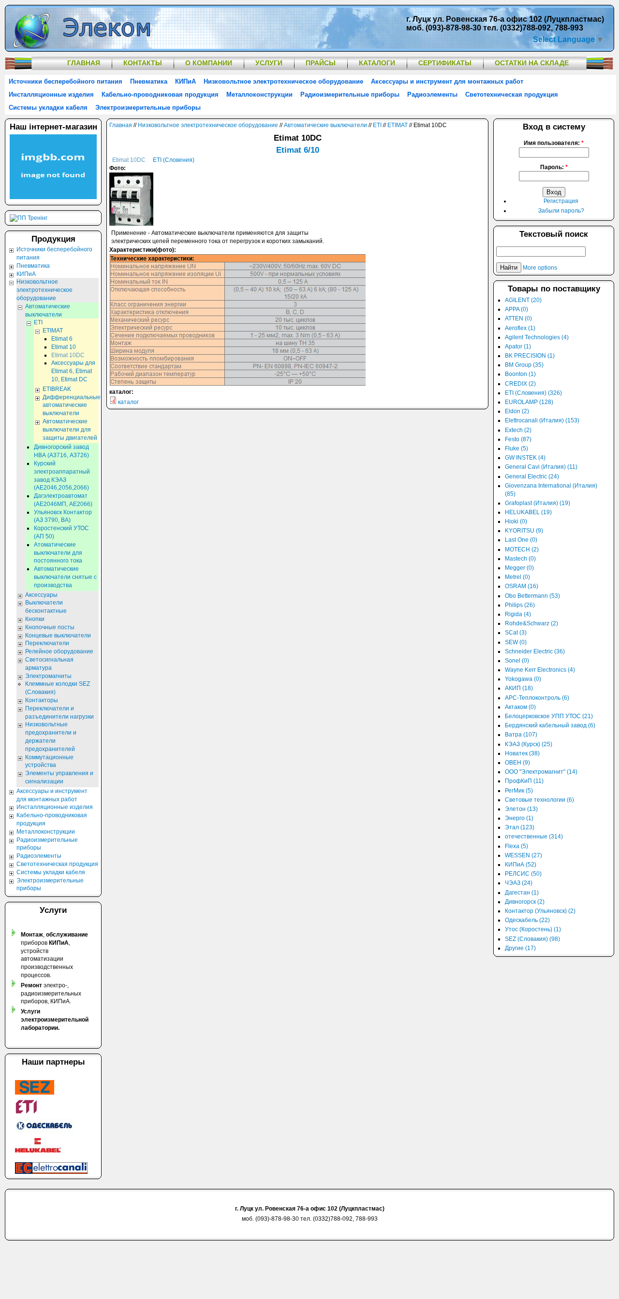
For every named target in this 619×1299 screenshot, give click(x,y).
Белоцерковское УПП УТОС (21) (549, 716)
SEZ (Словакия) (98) (532, 939)
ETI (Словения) (173, 160)
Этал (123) (519, 827)
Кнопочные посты (49, 627)
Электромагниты (48, 676)
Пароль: (554, 167)
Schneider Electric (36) (535, 651)
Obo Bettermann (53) (532, 595)
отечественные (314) (534, 836)
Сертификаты (445, 63)
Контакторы (41, 700)
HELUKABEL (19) (528, 512)
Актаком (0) (520, 707)
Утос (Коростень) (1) (533, 929)
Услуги (268, 63)
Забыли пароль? (561, 210)
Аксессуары (41, 595)
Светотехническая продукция (511, 94)
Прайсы (321, 63)
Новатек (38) (522, 753)
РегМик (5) (519, 790)
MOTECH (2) (522, 549)
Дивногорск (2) (525, 901)
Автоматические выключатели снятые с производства (65, 577)
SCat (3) (516, 632)
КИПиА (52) (520, 864)
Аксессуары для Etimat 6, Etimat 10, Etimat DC (73, 371)
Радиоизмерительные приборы (349, 94)
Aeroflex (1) (520, 328)
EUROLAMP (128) (529, 402)
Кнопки (34, 619)
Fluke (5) (516, 448)
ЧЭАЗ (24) (518, 883)
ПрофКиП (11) (524, 781)
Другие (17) (520, 948)
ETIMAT (397, 125)
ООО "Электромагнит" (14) (541, 771)
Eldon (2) (517, 411)
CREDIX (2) (520, 383)
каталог (128, 402)
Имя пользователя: (554, 143)
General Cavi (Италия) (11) (541, 466)
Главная (83, 63)
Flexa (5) (516, 846)
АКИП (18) (519, 688)
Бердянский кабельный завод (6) (550, 725)
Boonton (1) (520, 374)
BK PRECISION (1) (530, 355)
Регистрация (561, 201)
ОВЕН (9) (517, 762)
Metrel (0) (517, 577)
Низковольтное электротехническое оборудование (283, 81)
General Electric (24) (532, 476)
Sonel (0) (517, 660)
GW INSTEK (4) (525, 457)
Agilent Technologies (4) (537, 337)
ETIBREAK (57, 389)
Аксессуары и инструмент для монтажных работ (447, 81)
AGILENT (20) (523, 300)
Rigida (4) (518, 614)
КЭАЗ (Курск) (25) (528, 744)
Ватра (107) (521, 734)
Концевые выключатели (58, 635)
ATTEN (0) (518, 318)
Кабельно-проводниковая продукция (160, 94)
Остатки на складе (532, 63)
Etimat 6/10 (297, 150)
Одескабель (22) (527, 920)
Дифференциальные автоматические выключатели (72, 405)
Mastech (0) (520, 558)
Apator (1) (518, 346)
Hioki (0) (516, 521)
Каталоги (377, 63)
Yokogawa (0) (523, 679)
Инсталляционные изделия (51, 94)
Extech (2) (518, 430)
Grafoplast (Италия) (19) (537, 503)
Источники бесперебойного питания (65, 81)
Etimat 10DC (129, 160)
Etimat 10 (63, 347)
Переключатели (47, 643)
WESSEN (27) (523, 855)
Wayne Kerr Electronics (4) (540, 669)
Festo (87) (518, 439)
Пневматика (148, 81)
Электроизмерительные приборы (148, 107)
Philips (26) (520, 605)
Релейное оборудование (59, 651)
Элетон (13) (521, 809)
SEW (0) (516, 642)
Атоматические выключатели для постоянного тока (58, 552)
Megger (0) (519, 567)
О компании (208, 63)
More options (540, 267)
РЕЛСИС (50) (523, 873)
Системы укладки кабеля (48, 107)
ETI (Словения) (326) (533, 393)
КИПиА (185, 81)
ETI (377, 125)
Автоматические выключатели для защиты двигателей (70, 429)
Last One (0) (521, 539)
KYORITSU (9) (524, 530)
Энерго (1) (519, 818)
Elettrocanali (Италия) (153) (542, 420)
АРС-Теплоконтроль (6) (537, 697)
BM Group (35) (524, 364)
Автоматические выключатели (325, 125)
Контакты (142, 63)
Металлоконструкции (259, 94)
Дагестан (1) (522, 892)
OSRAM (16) (521, 586)
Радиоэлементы (432, 94)
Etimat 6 (62, 338)
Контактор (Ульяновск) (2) (540, 911)
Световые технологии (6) (539, 799)
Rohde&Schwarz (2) (531, 623)
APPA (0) (516, 309)
